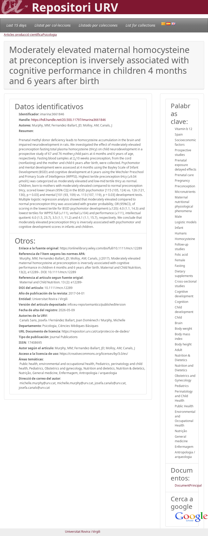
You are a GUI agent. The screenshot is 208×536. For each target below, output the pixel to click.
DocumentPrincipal (188, 485)
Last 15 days (16, 25)
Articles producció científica (23, 34)
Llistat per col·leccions (52, 25)
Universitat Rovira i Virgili (82, 531)
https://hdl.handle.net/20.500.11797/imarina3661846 (68, 120)
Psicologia (50, 34)
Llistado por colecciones (98, 25)
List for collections (140, 25)
